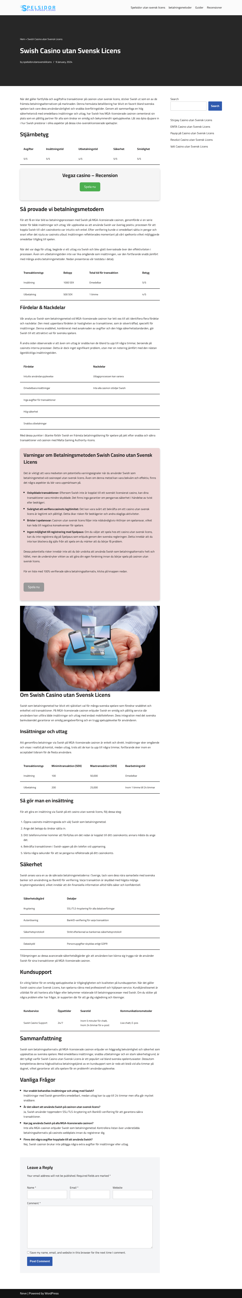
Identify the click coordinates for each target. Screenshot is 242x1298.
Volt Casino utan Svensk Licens (189, 146)
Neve (23, 1293)
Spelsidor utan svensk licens (148, 7)
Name (31, 1187)
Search (174, 99)
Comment (34, 1203)
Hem (22, 39)
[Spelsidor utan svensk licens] (37, 7)
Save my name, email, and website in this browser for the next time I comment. (78, 1252)
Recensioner (214, 7)
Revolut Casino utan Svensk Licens (191, 139)
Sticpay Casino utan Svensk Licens (191, 120)
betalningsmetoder (180, 7)
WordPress (52, 1293)
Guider (199, 7)
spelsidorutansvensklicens (37, 61)
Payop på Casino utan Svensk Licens (192, 133)
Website (117, 1187)
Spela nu (90, 187)
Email (74, 1187)
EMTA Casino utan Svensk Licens (190, 126)
